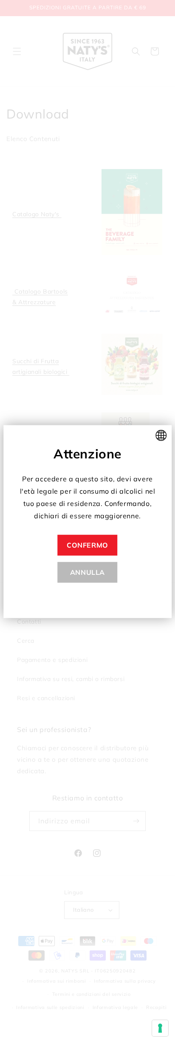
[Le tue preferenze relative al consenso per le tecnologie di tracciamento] (160, 1028)
